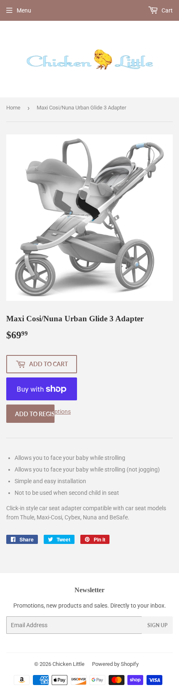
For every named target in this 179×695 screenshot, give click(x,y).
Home (13, 107)
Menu (24, 10)
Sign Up (157, 625)
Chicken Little (68, 664)
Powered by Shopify (115, 664)
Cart (166, 10)
